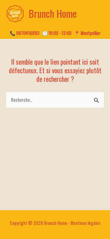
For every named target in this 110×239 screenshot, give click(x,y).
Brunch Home (53, 13)
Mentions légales (85, 223)
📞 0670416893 (24, 33)
